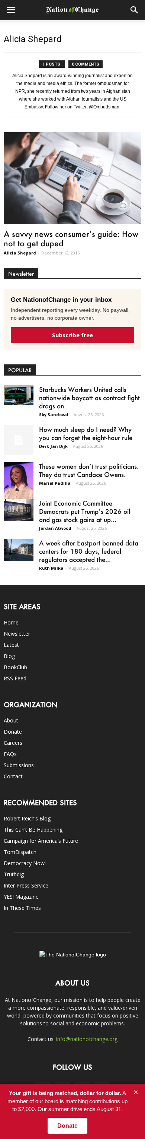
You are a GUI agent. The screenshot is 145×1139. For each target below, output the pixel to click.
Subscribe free (72, 335)
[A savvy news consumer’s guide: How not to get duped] (72, 178)
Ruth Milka (51, 568)
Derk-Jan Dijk (53, 446)
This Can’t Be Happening (33, 829)
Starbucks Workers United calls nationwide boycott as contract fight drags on (89, 397)
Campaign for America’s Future (41, 840)
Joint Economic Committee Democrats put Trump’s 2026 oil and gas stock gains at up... (84, 511)
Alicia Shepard (20, 253)
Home (11, 622)
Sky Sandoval (53, 414)
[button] (134, 10)
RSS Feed (15, 678)
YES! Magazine (21, 896)
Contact (13, 776)
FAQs (10, 753)
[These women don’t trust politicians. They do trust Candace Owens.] (18, 483)
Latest (11, 644)
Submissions (19, 765)
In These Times (22, 907)
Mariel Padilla (55, 483)
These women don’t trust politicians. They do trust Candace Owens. (89, 470)
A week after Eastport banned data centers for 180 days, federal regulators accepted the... (88, 551)
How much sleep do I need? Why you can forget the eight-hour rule (85, 433)
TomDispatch (20, 851)
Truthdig (14, 874)
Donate (13, 731)
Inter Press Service (26, 885)
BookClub (15, 667)
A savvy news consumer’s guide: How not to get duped (71, 238)
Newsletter (17, 633)
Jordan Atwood (55, 528)
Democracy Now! (25, 863)
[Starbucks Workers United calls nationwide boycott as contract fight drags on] (18, 395)
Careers (13, 742)
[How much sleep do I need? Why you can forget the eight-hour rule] (18, 440)
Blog (9, 655)
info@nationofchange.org (86, 1038)
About (11, 720)
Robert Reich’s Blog (27, 818)
